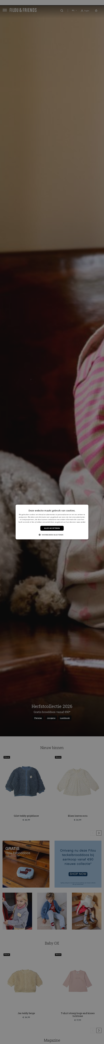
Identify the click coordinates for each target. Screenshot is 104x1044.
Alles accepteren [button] (52, 528)
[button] (52, 534)
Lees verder (81, 522)
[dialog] (52, 522)
